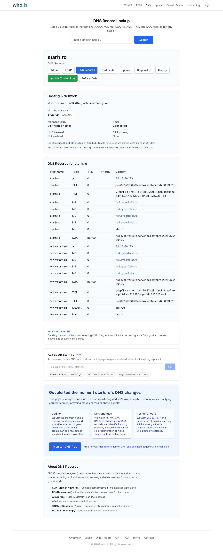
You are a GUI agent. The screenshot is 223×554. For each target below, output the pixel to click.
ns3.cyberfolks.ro (126, 202)
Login (207, 5)
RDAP (139, 5)
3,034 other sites (73, 143)
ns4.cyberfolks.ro (127, 215)
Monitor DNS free (65, 446)
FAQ (126, 537)
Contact (149, 537)
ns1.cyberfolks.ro (126, 209)
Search (143, 39)
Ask (170, 366)
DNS (148, 5)
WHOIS (128, 5)
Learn (88, 537)
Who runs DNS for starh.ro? (101, 374)
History (162, 70)
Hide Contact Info (64, 78)
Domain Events (175, 5)
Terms (136, 537)
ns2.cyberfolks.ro (126, 222)
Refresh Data (89, 78)
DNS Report (103, 537)
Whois (54, 70)
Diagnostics (144, 70)
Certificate (108, 70)
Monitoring (193, 5)
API (117, 537)
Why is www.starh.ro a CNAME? (134, 374)
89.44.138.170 (124, 178)
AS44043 (67, 115)
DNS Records (87, 70)
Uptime (159, 5)
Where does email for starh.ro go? (66, 374)
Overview (75, 537)
